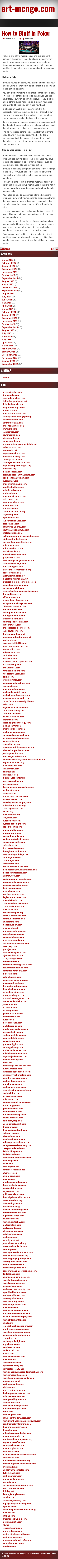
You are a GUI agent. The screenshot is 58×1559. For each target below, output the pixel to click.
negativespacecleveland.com (17, 1065)
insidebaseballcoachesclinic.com (19, 1454)
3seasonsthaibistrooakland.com (18, 787)
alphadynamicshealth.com (16, 1470)
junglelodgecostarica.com (16, 1029)
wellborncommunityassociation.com (21, 536)
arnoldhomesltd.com (13, 619)
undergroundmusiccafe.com (17, 1540)
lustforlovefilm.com (12, 925)
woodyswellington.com (14, 1399)
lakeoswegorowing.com (14, 1500)
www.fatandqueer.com (14, 1283)
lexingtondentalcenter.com (16, 738)
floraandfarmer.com (12, 594)
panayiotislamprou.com (14, 527)
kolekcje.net (9, 772)
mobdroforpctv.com (12, 833)
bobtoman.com (10, 508)
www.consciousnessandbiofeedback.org (23, 1372)
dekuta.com (8, 1353)
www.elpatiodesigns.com (15, 1405)
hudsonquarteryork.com (15, 1408)
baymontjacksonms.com (15, 1056)
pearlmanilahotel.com (13, 502)
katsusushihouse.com (13, 937)
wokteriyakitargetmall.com (16, 735)
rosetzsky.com (10, 946)
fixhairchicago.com (12, 1151)
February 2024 (9, 312)
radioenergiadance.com (14, 521)
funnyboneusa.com (12, 1084)
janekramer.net (10, 1004)
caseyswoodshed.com (14, 1148)
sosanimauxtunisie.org (14, 511)
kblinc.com (8, 677)
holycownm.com (11, 1099)
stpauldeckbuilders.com (15, 1292)
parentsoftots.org (11, 1206)
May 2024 (6, 303)
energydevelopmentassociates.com (20, 591)
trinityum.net (9, 1387)
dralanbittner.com (11, 668)
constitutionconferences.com (17, 1157)
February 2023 (9, 349)
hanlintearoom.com (12, 1476)
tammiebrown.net (11, 1017)
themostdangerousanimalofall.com (20, 870)
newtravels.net (10, 450)
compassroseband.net (14, 1170)
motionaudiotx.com (12, 1522)
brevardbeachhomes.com (15, 600)
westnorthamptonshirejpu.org (17, 542)
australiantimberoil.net (14, 576)
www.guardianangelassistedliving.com (22, 1421)
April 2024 (7, 306)
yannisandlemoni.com (14, 671)
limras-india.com (11, 395)
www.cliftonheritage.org (14, 1320)
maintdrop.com (10, 505)
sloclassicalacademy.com (15, 885)
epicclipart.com (10, 499)
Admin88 (29, 39)
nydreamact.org (10, 481)
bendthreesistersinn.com (15, 1078)
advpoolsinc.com (11, 1136)
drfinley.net (8, 1491)
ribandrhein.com (11, 769)
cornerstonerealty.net (13, 1369)
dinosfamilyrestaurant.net (15, 579)
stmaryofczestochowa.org (15, 980)
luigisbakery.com (11, 1344)
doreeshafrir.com (11, 961)
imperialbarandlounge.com (16, 628)
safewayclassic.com (12, 459)
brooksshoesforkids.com (15, 1182)
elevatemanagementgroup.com (18, 1485)
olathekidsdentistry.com (14, 692)
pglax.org (7, 1062)
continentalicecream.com (15, 903)
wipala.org (8, 811)
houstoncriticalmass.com (15, 867)
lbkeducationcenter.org (14, 778)
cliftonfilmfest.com (12, 625)
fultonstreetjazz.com (13, 548)
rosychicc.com (10, 818)
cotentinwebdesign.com (14, 563)
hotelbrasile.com (11, 545)
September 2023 (10, 327)
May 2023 (6, 339)
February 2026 (9, 263)
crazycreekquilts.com (13, 906)
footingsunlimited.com (14, 1295)
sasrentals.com (10, 720)
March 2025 (7, 284)
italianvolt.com (10, 658)
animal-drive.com (11, 1176)
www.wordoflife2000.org (15, 643)
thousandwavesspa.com (15, 1114)
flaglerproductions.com (14, 897)
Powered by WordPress (40, 1553)
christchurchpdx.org (13, 912)
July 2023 (6, 333)
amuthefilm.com (11, 922)
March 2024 (7, 309)
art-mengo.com (28, 8)
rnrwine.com (9, 1497)
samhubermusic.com (13, 1543)
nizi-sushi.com (10, 1007)
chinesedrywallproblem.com (17, 1075)
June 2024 (7, 300)
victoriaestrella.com (12, 1111)
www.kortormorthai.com (15, 1280)
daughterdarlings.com (14, 407)
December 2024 (9, 287)
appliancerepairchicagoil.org (17, 465)
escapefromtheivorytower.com (18, 603)
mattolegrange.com (12, 1026)
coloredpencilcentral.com (15, 622)
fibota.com (8, 1411)
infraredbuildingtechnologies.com (20, 582)
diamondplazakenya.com (15, 1427)
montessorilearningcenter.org (17, 1439)
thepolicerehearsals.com (15, 873)
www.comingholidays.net (15, 854)
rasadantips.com (11, 432)
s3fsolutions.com (11, 597)
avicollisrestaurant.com (14, 1124)
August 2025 (8, 281)
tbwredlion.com (10, 1430)
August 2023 (8, 330)
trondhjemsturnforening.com (17, 1424)
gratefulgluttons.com (13, 830)
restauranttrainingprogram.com (18, 747)
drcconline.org (10, 1127)
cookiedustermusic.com (15, 1087)
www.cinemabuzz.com (14, 1356)
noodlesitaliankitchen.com (16, 478)
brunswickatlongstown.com (16, 998)
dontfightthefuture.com (14, 615)
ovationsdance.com (12, 766)
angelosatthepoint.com (14, 1139)
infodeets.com (10, 410)
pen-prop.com (10, 1249)
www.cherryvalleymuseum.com (18, 560)
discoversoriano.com (13, 848)
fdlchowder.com (11, 1307)
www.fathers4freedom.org (15, 1255)
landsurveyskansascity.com (16, 1289)
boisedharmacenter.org (14, 805)
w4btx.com (8, 704)
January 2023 (8, 352)
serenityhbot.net (11, 1240)
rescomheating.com (12, 1528)
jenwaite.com (9, 1482)
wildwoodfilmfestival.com (15, 539)
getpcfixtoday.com (12, 490)
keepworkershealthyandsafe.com (19, 475)
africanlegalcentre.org (13, 934)
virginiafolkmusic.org (13, 762)
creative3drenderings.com (16, 1209)
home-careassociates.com (16, 796)
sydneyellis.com (11, 741)
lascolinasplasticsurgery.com (17, 1316)
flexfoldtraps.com (11, 1274)
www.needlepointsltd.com (16, 1310)
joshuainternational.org (14, 1243)
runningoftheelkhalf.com (15, 1261)
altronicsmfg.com (11, 438)
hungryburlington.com (14, 995)
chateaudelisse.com (12, 533)
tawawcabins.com (11, 649)
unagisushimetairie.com (15, 484)
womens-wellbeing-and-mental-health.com (24, 759)
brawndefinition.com (13, 900)
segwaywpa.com (11, 1191)
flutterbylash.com (11, 1473)
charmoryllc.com (11, 860)
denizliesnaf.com (11, 1154)
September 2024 (10, 290)
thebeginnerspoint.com (14, 851)
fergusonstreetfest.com (14, 1442)
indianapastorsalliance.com (16, 1142)
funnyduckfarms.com (13, 1479)
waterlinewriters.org (12, 1200)
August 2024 (8, 293)
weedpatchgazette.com (14, 674)
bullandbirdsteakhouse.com (16, 1313)
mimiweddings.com (12, 1531)
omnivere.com (10, 429)
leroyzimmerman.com (13, 1488)
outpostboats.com (12, 821)
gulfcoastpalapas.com (13, 1194)
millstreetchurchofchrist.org (16, 1460)
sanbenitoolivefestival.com (16, 839)
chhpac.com (9, 1516)
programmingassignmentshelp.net (20, 444)
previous (5, 248)
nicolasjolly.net (10, 928)
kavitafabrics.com (11, 1093)
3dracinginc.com (11, 863)
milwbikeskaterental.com (15, 1053)
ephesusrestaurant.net (14, 1396)
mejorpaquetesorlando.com (16, 698)
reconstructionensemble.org (17, 1090)
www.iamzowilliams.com (15, 1375)
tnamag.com (9, 1179)
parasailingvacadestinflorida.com (19, 1463)
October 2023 (8, 324)
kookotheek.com (11, 524)
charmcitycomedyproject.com (17, 964)
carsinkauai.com (11, 1457)
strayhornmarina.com (13, 894)
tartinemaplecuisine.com (15, 1001)
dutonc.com (9, 1020)
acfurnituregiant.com (13, 423)
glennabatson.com (12, 891)
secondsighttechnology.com (17, 723)
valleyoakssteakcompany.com (17, 1145)
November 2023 (9, 321)
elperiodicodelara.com (14, 398)
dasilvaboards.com (12, 888)
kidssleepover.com (12, 447)
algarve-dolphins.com (13, 1038)
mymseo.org (9, 1512)
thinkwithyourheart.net (14, 634)
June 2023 (7, 336)
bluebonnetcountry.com (14, 496)
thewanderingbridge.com (15, 986)
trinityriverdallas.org (13, 781)
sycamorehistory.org (13, 1365)
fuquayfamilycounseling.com (17, 1503)
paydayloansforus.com (14, 453)
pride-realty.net (10, 1467)
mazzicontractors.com (14, 1390)
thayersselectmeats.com (15, 1185)
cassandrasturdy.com (13, 836)
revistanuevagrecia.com (14, 952)
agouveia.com (10, 1506)
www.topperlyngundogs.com (17, 1258)
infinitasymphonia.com (14, 931)
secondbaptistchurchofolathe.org (19, 1509)
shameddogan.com (12, 1203)
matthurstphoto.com (13, 1448)
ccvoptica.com (10, 1338)
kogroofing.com (11, 514)
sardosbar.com (10, 655)
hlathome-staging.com (14, 732)
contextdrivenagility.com (15, 971)
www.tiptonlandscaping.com (17, 1332)
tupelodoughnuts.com (14, 689)
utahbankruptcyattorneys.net (17, 637)
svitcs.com (8, 1163)
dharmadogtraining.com (15, 1519)
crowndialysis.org (11, 744)
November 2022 (9, 358)
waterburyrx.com (11, 1133)
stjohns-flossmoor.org (14, 1081)
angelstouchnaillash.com (15, 707)
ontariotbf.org (9, 468)
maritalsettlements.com (14, 1050)
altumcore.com (10, 1173)
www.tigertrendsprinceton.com (18, 1252)
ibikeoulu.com (10, 974)
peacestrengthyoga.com (14, 1268)
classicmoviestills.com (14, 842)
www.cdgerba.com (12, 1414)
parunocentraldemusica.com (17, 1418)
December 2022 (9, 355)
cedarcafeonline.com (13, 419)
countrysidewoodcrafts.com (16, 462)
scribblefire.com (11, 790)
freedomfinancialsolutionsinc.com (20, 1271)
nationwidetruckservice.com (17, 1102)
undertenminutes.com (13, 426)
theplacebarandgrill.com (15, 1130)
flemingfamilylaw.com (14, 1494)
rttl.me (6, 1525)
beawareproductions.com (15, 968)
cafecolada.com (10, 845)
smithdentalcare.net (12, 1537)
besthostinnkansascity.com (16, 1534)
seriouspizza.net (11, 1167)
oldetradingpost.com (13, 566)
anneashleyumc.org (12, 1286)
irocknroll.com (10, 640)
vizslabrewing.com (12, 664)
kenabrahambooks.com (14, 915)
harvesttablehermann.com (16, 585)
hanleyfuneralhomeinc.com (16, 695)
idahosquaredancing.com (15, 646)
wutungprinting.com (13, 1047)
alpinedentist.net (11, 517)
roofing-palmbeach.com (14, 612)
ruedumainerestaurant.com (16, 943)
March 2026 (7, 260)
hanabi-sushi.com (11, 1347)
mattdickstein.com (12, 1225)
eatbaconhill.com (11, 441)
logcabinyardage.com (13, 1215)
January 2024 (8, 315)
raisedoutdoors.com (13, 631)
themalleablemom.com (14, 989)
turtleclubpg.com (11, 1105)
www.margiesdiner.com (14, 1304)
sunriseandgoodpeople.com (17, 1072)
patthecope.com (11, 1160)
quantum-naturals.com (14, 1436)
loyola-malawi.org (11, 814)
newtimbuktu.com (11, 435)
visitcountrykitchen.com (15, 1035)
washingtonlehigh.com (14, 1341)
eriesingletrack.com (12, 680)
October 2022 (8, 361)
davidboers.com (11, 1219)
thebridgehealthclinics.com (16, 1197)
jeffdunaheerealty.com (13, 1264)
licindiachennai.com (13, 404)
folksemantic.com (11, 652)
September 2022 (10, 364)
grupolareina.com (11, 557)
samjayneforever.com (13, 1445)
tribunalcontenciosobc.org (16, 882)
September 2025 (10, 278)
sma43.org (8, 1323)
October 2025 (8, 275)
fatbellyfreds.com (11, 1402)
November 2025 (9, 272)
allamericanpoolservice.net (16, 750)
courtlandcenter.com (13, 1118)
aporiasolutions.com (13, 1188)
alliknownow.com (11, 876)
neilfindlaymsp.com (12, 1121)
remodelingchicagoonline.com (18, 1326)
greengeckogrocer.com (14, 729)
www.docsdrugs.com (13, 1301)
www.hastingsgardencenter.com (18, 1378)
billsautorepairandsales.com (17, 1433)
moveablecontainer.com (14, 554)
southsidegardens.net (13, 1384)
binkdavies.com (10, 909)
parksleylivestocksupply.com (17, 802)
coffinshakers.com (12, 977)
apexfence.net (9, 1546)
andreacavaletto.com (13, 799)
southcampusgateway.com (16, 530)
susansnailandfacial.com (15, 1246)
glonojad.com (9, 949)
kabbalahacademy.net (13, 710)
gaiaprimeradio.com (13, 1013)
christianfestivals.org (13, 1032)
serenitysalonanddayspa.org (17, 416)
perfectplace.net (10, 784)
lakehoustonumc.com (13, 1231)
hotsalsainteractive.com (14, 413)
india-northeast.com (13, 609)
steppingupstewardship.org (16, 1335)
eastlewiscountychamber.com (17, 879)
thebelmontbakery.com (14, 456)
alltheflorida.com (11, 1451)
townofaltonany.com (13, 1059)
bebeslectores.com (12, 573)
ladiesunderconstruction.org (17, 570)
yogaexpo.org (9, 793)
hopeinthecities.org (12, 827)
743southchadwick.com (14, 606)
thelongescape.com (12, 1023)
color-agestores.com (13, 808)
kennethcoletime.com (13, 992)
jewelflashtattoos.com (13, 487)
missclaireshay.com (12, 392)
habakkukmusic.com (13, 1234)
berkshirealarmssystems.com (17, 661)
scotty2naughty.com (13, 958)
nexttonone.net (10, 1237)
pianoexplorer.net (11, 1381)
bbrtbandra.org (10, 493)
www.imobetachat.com (14, 1222)
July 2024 (6, 297)
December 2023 (9, 318)
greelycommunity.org (13, 940)
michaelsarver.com (12, 726)
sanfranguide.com (12, 857)
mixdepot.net (9, 1359)
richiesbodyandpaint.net (15, 401)
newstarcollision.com (13, 717)
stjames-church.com (13, 955)
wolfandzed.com (11, 1350)
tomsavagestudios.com (14, 756)
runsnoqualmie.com (13, 1298)
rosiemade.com (10, 686)
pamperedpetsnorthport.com (17, 683)
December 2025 (9, 269)
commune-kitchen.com (14, 919)
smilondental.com (12, 713)
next (54, 248)
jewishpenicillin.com (13, 753)
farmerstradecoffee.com (14, 1212)
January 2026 (8, 266)
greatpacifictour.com (13, 1108)
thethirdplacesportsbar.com (16, 1393)
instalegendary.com (12, 472)
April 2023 (7, 342)
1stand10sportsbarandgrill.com (18, 701)
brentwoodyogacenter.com (16, 1329)
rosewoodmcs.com (12, 1362)
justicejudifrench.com (13, 983)
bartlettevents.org (11, 551)
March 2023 (7, 346)
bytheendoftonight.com (14, 824)
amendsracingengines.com (16, 1277)
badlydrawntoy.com (12, 1228)
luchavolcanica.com (13, 1096)
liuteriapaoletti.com (12, 1069)
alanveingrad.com (11, 1041)
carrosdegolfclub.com (13, 588)
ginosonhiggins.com (13, 1044)
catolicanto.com (11, 775)
